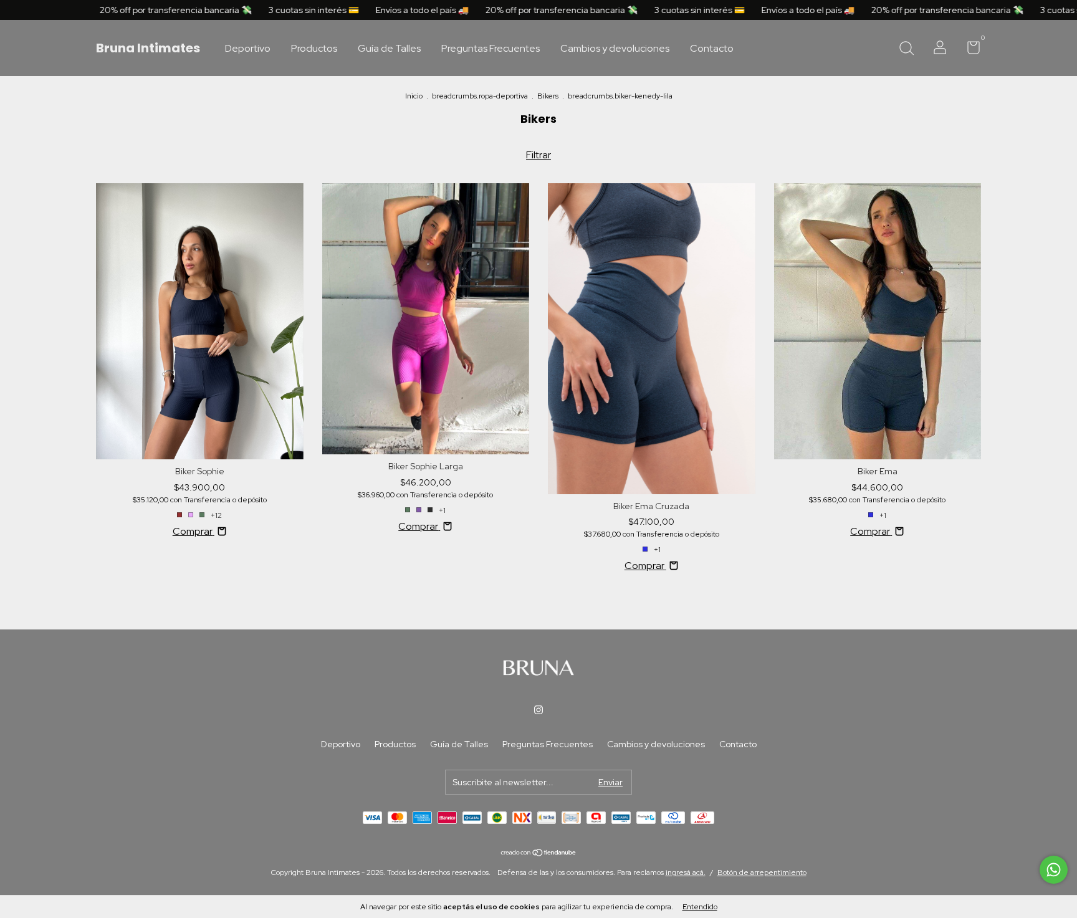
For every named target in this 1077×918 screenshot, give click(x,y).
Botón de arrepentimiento (762, 872)
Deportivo (247, 48)
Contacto (712, 48)
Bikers (547, 96)
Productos (314, 48)
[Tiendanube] (539, 853)
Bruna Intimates (148, 48)
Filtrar (538, 154)
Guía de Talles (389, 48)
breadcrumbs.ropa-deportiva (480, 96)
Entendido (699, 907)
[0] (969, 50)
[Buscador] (906, 49)
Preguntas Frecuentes (490, 48)
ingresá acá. (686, 872)
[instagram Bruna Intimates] (538, 710)
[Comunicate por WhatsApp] (1054, 870)
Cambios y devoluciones (614, 48)
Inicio (414, 96)
